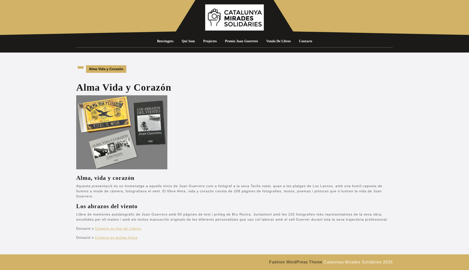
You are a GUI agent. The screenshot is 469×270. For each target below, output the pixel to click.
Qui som (188, 41)
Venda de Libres (278, 41)
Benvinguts (165, 41)
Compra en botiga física (116, 237)
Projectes (210, 41)
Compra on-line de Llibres (118, 228)
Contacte (305, 41)
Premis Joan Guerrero (241, 41)
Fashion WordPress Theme (295, 262)
